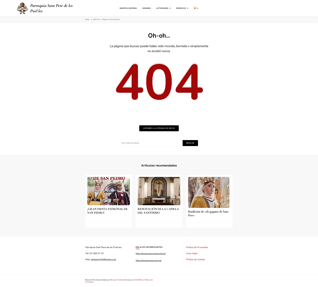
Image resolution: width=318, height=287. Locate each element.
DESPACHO (181, 8)
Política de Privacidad (197, 247)
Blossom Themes (117, 280)
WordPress (139, 280)
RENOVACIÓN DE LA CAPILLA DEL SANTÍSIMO (158, 211)
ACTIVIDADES (162, 8)
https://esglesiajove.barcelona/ (151, 253)
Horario (146, 8)
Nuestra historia (128, 8)
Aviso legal (191, 253)
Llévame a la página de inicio (159, 128)
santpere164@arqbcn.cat (103, 259)
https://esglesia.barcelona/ (148, 260)
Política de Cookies (195, 259)
